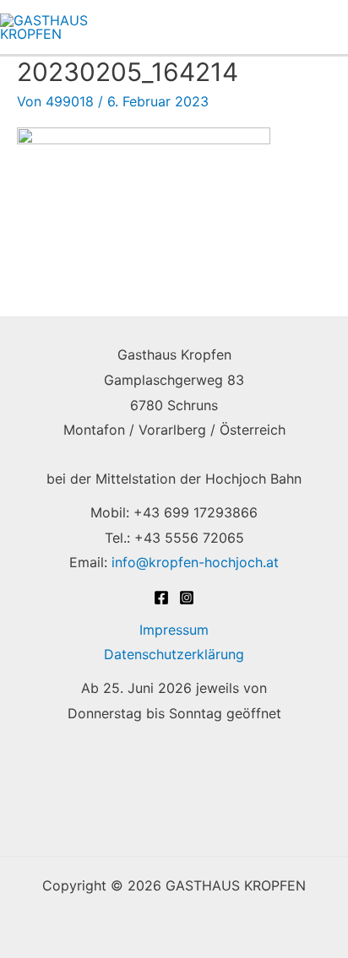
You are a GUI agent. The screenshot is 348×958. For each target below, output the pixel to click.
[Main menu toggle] (325, 27)
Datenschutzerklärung (174, 654)
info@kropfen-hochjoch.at (195, 562)
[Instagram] (186, 597)
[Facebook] (161, 597)
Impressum (174, 629)
